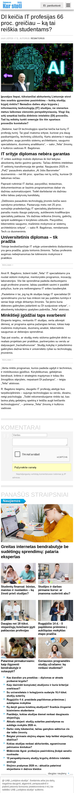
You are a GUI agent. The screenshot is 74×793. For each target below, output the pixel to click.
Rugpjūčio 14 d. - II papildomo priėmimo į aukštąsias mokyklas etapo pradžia (52, 628)
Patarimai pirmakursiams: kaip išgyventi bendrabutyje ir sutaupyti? (18, 666)
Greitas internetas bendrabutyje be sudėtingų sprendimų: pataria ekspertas (34, 551)
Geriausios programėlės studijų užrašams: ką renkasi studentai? (54, 664)
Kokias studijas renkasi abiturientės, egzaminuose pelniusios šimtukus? (36, 745)
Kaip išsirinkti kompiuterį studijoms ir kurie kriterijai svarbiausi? (37, 686)
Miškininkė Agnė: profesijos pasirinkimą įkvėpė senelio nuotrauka (39, 752)
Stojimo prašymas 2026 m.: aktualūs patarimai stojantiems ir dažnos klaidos (34, 767)
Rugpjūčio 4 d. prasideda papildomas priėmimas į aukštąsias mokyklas (36, 701)
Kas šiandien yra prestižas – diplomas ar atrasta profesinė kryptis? (35, 679)
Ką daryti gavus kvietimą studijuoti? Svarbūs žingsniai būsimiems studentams (39, 708)
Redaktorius (38, 38)
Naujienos (11, 501)
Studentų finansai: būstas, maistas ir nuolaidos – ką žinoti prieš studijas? (18, 590)
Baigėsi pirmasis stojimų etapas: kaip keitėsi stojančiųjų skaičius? (40, 737)
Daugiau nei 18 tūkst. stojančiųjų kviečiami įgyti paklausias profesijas (18, 627)
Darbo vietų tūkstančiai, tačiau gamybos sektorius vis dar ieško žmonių (38, 730)
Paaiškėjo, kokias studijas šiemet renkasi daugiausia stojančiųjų (38, 715)
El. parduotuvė (52, 5)
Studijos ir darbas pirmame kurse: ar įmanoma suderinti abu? (54, 590)
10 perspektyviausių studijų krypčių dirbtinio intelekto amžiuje (38, 759)
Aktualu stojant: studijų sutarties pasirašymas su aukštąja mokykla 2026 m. (35, 723)
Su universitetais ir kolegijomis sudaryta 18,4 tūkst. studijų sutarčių (37, 693)
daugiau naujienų (57, 773)
